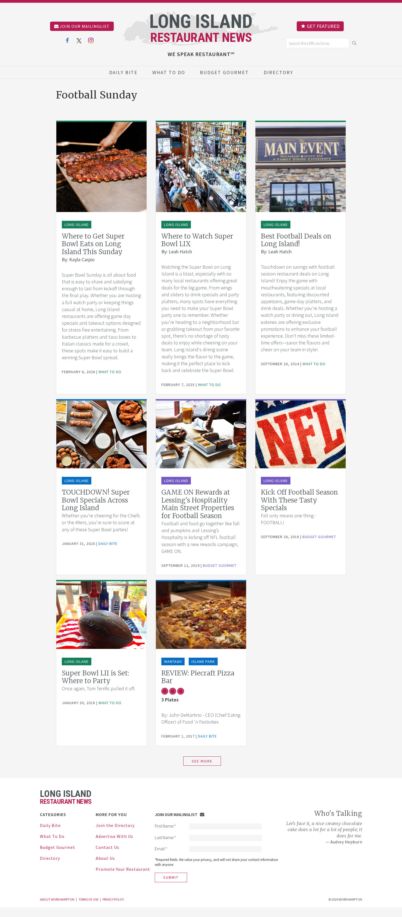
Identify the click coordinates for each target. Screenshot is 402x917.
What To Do (168, 72)
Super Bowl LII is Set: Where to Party (95, 677)
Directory (278, 72)
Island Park (203, 661)
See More (202, 761)
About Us (105, 858)
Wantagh (173, 661)
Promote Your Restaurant (123, 869)
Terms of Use (88, 899)
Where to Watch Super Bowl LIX (197, 240)
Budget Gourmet (224, 72)
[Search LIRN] (318, 43)
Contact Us (107, 847)
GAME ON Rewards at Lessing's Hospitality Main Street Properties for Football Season (197, 504)
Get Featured (323, 26)
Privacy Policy (113, 899)
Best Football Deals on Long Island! (296, 240)
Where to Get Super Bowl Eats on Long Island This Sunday (93, 244)
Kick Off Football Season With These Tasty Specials (299, 500)
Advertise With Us (114, 836)
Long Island (77, 224)
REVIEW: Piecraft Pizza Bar (197, 677)
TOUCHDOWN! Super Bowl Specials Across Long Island (96, 500)
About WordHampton (57, 899)
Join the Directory (115, 825)
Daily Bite (123, 72)
